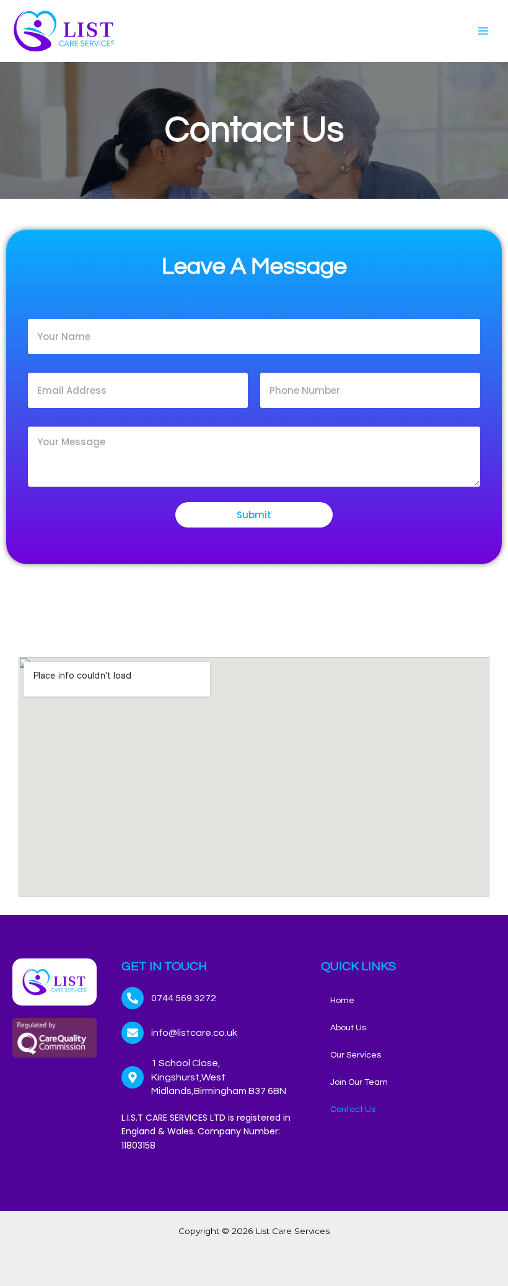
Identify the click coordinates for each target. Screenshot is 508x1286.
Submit (254, 514)
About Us (348, 1027)
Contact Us (352, 1109)
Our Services (355, 1055)
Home (342, 1000)
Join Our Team (359, 1082)
